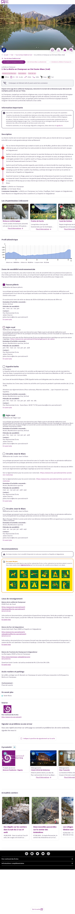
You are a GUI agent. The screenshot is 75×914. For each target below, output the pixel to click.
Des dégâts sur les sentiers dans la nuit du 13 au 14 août (15, 830)
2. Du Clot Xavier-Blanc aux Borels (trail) (36, 62)
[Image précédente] (2, 25)
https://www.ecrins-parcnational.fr (13, 607)
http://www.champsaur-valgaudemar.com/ (16, 657)
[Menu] (73, 2)
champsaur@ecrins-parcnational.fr (13, 609)
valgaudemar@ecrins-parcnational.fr (14, 634)
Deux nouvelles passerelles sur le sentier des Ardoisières (45, 830)
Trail (11, 55)
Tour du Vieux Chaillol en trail (23, 55)
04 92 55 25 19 (6, 636)
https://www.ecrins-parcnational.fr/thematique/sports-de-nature (32, 339)
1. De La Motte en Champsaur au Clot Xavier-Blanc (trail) (14, 62)
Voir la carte (36, 909)
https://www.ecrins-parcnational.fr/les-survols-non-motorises (37, 480)
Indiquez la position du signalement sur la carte (39, 738)
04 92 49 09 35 (6, 659)
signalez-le (59, 126)
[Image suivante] (72, 25)
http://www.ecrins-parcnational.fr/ (13, 632)
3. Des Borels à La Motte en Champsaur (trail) (62, 62)
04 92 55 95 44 (6, 611)
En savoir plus (7, 319)
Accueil (6, 55)
